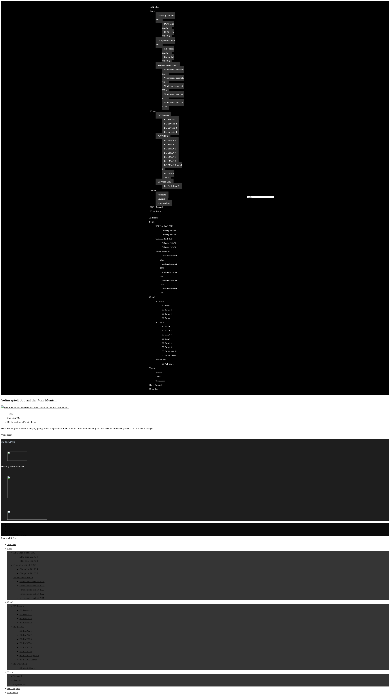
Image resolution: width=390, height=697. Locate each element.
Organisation (164, 203)
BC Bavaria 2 (170, 123)
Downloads (155, 211)
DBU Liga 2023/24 (168, 26)
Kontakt (10, 526)
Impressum (11, 524)
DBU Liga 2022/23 (168, 34)
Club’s (152, 297)
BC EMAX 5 (170, 157)
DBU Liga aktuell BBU (165, 17)
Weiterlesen (6, 435)
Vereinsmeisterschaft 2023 (173, 88)
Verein (153, 190)
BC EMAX (163, 136)
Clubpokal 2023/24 (168, 51)
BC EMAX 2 (170, 144)
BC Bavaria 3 (170, 128)
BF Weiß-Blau (164, 182)
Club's (153, 111)
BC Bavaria (163, 115)
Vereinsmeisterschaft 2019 (173, 104)
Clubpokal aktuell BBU (165, 42)
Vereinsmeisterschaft (167, 65)
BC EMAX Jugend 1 (172, 167)
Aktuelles (154, 7)
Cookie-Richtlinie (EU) (15, 531)
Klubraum (11, 528)
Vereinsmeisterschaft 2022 (173, 96)
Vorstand (162, 194)
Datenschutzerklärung (15, 530)
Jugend (20, 422)
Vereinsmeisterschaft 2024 (173, 80)
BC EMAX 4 (170, 153)
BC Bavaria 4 (170, 132)
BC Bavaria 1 (170, 119)
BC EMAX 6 (170, 161)
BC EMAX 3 (170, 148)
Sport (152, 11)
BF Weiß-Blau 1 (171, 186)
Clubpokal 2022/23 (168, 59)
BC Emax (11, 422)
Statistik (161, 199)
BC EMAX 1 (170, 140)
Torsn (10, 414)
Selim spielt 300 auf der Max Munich (29, 400)
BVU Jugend (156, 207)
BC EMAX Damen (168, 175)
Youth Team (30, 422)
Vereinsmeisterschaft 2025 (173, 71)
